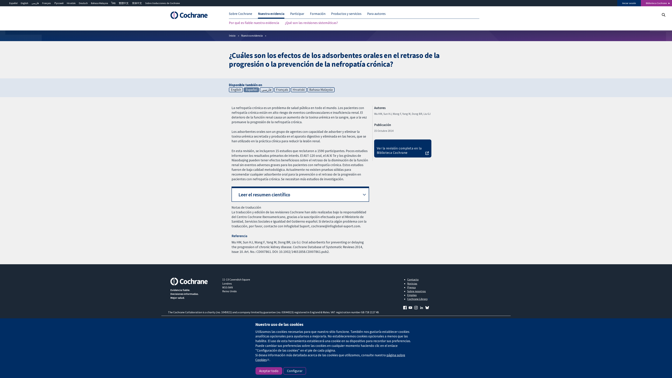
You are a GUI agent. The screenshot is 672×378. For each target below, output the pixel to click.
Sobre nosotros (416, 291)
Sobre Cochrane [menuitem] (240, 14)
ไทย (113, 3)
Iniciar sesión (629, 3)
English (24, 3)
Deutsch (83, 3)
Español (13, 3)
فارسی (35, 3)
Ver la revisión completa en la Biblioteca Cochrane (399, 150)
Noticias (412, 283)
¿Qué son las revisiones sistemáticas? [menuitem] (311, 23)
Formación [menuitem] (318, 14)
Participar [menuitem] (297, 14)
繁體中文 (124, 3)
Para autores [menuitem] (376, 14)
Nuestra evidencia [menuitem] (271, 14)
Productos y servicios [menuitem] (346, 14)
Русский (59, 3)
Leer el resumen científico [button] (264, 195)
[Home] (193, 15)
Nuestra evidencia (252, 35)
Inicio (232, 35)
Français (46, 3)
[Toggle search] (663, 14)
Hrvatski (71, 3)
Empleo (412, 295)
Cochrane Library (417, 299)
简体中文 (137, 3)
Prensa (411, 287)
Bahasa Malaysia (99, 3)
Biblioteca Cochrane (656, 3)
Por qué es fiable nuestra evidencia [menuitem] (254, 23)
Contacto (413, 279)
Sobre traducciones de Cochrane (162, 3)
